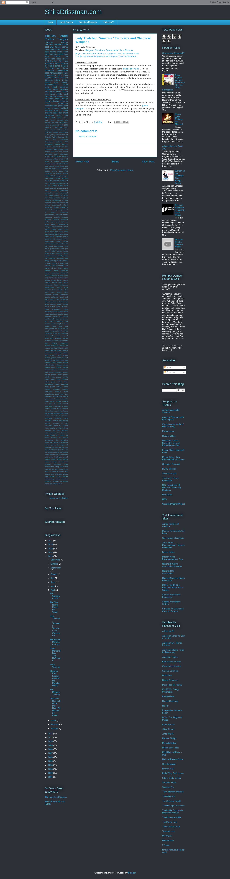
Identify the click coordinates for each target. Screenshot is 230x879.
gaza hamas (50, 73)
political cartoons (52, 389)
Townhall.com (168, 831)
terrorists (53, 433)
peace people (62, 377)
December (56, 560)
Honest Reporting (170, 701)
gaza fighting (49, 234)
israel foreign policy (53, 49)
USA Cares (167, 494)
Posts (169, 367)
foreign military (50, 229)
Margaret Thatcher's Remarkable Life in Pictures (109, 50)
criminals (48, 202)
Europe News (168, 696)
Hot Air (165, 706)
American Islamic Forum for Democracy (173, 651)
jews (47, 56)
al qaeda (55, 161)
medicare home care (60, 345)
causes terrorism (61, 178)
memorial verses (55, 350)
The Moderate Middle (171, 817)
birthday (48, 176)
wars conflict (57, 118)
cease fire (48, 181)
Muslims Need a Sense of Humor (179, 243)
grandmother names (53, 241)
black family (55, 176)
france (60, 229)
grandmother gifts (53, 75)
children (56, 181)
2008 (50, 749)
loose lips (56, 333)
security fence (56, 408)
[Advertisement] (115, 150)
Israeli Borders (66, 22)
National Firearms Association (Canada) (172, 565)
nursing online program (53, 362)
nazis (59, 358)
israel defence (62, 307)
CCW (47, 132)
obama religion (62, 367)
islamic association (60, 295)
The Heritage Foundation (173, 805)
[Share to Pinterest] (127, 122)
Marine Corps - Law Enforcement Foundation (173, 458)
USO (164, 499)
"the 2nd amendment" (59, 122)
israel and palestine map (59, 302)
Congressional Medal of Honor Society (173, 425)
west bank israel (61, 469)
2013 (50, 556)
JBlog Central (168, 729)
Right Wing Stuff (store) (173, 773)
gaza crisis (63, 231)
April (53, 590)
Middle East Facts (170, 748)
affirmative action (52, 154)
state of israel (61, 110)
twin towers (54, 454)
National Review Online (172, 759)
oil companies (62, 370)
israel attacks (50, 304)
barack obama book (54, 171)
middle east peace (55, 353)
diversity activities (61, 217)
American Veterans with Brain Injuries (173, 418)
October (55, 564)
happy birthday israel (59, 253)
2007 (50, 753)
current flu (49, 210)
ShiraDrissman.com (73, 11)
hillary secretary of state (53, 261)
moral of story (55, 355)
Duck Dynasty (50, 135)
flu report (64, 227)
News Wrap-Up (55, 665)
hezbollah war (62, 258)
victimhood (57, 464)
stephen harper (51, 113)
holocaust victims (56, 275)
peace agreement (55, 372)
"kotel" (52, 120)
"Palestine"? (108, 22)
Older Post (148, 161)
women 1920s (55, 476)
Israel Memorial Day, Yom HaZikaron (55, 654)
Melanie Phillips (169, 738)
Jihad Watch (168, 734)
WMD (55, 149)
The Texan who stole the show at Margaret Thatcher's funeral (105, 56)
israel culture (50, 307)
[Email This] (115, 122)
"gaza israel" (62, 59)
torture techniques (61, 452)
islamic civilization (51, 297)
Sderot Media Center (171, 778)
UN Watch (166, 836)
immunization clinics (53, 287)
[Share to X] (121, 122)
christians (59, 183)
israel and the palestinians (56, 54)
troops (47, 454)
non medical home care (59, 360)
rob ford (57, 404)
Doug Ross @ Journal (172, 685)
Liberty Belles (168, 552)
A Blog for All (168, 631)
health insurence (51, 256)
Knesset (61, 137)
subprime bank (61, 418)
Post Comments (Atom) (121, 170)
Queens (57, 144)
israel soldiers (58, 311)
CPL (50, 132)
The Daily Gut (168, 796)
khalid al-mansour (61, 319)
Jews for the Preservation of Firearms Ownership (173, 545)
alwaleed (64, 161)
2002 (50, 773)
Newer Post (82, 161)
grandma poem (62, 239)
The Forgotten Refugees (56, 797)
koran (54, 326)
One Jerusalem (169, 764)
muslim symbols (50, 358)
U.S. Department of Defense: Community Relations (171, 487)
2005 (50, 761)
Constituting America (171, 666)
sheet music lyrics (55, 411)
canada (57, 44)
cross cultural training (60, 202)
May (53, 586)
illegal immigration (61, 285)
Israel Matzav (168, 724)
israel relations (60, 89)
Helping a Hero (169, 436)
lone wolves (52, 331)
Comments (171, 372)
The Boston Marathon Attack (55, 642)
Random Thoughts (56, 39)
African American (51, 130)
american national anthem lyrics (56, 164)
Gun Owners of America (173, 538)
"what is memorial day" (54, 125)
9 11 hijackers (51, 61)
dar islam (62, 68)
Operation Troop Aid (171, 464)
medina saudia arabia (53, 348)
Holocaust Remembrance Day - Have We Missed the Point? (55, 707)
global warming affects (59, 236)
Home (50, 22)
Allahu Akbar (63, 130)
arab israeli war (62, 166)
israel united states (53, 92)
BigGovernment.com (171, 662)
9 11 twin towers (56, 127)
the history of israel (57, 442)
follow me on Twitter (59, 498)
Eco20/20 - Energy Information (170, 690)
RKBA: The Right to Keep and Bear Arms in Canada (172, 587)
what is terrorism (51, 471)
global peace (62, 73)
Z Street (166, 845)
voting (57, 467)
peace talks (50, 379)
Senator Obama (58, 147)
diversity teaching (52, 219)
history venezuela (52, 273)
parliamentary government (56, 106)
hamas (59, 251)
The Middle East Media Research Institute (172, 811)
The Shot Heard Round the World (54, 607)
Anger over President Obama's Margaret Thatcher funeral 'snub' (107, 53)
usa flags (53, 462)
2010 (50, 741)
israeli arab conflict (56, 314)
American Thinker (170, 657)
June (53, 582)
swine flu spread (61, 425)
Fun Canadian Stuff (55, 595)
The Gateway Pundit (171, 801)
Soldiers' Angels (169, 473)
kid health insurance (54, 321)
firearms (58, 227)
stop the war (59, 416)
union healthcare (55, 457)
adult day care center (59, 151)
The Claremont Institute (173, 792)
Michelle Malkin (169, 743)
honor (66, 275)
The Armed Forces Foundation (170, 479)
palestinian (63, 103)
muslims (57, 56)
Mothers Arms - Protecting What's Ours (172, 558)
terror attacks (50, 428)
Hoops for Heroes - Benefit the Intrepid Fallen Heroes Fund (171, 443)
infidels (59, 290)
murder (65, 355)
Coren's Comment (170, 671)
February (55, 724)
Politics (50, 36)
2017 (50, 540)
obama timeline (50, 370)
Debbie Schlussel (170, 680)
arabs (51, 63)
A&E (66, 127)
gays (56, 231)
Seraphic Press (169, 782)
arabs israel (62, 52)
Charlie (55, 132)
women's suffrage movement (56, 481)
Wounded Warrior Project (173, 504)
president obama (51, 396)
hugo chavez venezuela (53, 278)
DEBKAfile (167, 675)
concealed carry (51, 193)
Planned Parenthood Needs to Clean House (180, 210)
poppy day (64, 394)
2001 (50, 777)
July (53, 578)
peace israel (56, 374)
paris (46, 372)
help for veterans (52, 78)
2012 (50, 733)
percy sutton (56, 382)
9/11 (61, 61)
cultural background (53, 205)
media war (53, 341)
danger (56, 210)
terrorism (49, 42)
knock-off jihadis (131, 68)
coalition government (59, 190)
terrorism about (62, 428)
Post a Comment (87, 136)
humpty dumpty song (53, 282)
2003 (50, 769)
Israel (63, 36)
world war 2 (49, 484)
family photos (50, 227)
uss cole (61, 462)
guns (66, 75)
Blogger (132, 872)
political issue (61, 391)
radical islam (54, 399)
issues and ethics (60, 316)
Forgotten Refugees (88, 22)
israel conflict (62, 304)
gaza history (59, 234)
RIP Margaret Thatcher (55, 692)
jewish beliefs (49, 319)
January (55, 728)
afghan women (58, 159)
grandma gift (50, 239)
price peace (63, 396)
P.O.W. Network (169, 469)
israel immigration (52, 309)
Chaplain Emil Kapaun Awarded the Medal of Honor (55, 678)
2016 (50, 544)
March (54, 720)
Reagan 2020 (168, 769)
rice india (48, 404)
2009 (50, 745)
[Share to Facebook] (124, 122)
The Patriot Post (169, 822)
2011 (50, 737)
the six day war (55, 447)
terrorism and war (52, 430)
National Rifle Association (168, 572)
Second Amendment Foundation (171, 596)
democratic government (56, 70)
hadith (53, 251)
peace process (52, 108)
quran (47, 399)
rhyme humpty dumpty (59, 401)
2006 (50, 757)
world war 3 (58, 484)
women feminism (61, 479)
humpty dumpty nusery (59, 280)
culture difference (61, 207)
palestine (55, 101)
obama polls (50, 367)
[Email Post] (109, 122)
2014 (50, 552)
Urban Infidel (168, 840)
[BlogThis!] (118, 122)
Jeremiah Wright (51, 137)
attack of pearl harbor (59, 169)
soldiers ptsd (58, 413)
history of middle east (60, 265)
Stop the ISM (168, 787)
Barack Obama (61, 47)
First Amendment (62, 135)
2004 (50, 765)
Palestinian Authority (53, 142)
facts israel (55, 222)
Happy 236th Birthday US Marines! (179, 119)
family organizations (59, 224)
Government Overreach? (173, 53)
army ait (48, 169)
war (53, 469)
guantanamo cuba (57, 248)
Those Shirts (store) (171, 826)
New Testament (60, 139)
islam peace (56, 292)
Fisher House (168, 431)
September (56, 568)
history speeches (61, 270)
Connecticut (63, 132)
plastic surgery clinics (59, 387)
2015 (50, 548)
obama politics (62, 365)
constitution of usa (60, 200)
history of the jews (53, 268)
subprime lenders (51, 421)
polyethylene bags (52, 394)
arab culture (49, 166)
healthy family (63, 256)
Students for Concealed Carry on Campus (173, 610)
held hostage (50, 258)
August (54, 574)
